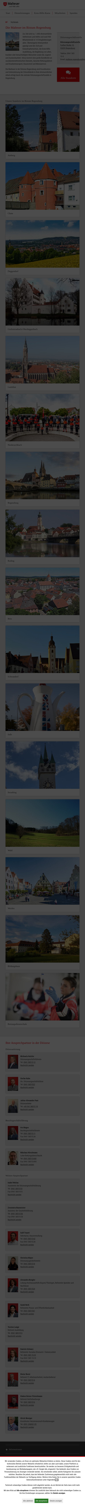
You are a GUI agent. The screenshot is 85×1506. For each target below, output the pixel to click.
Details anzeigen (56, 1501)
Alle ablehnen (28, 1501)
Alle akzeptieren (42, 1501)
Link (56, 1480)
